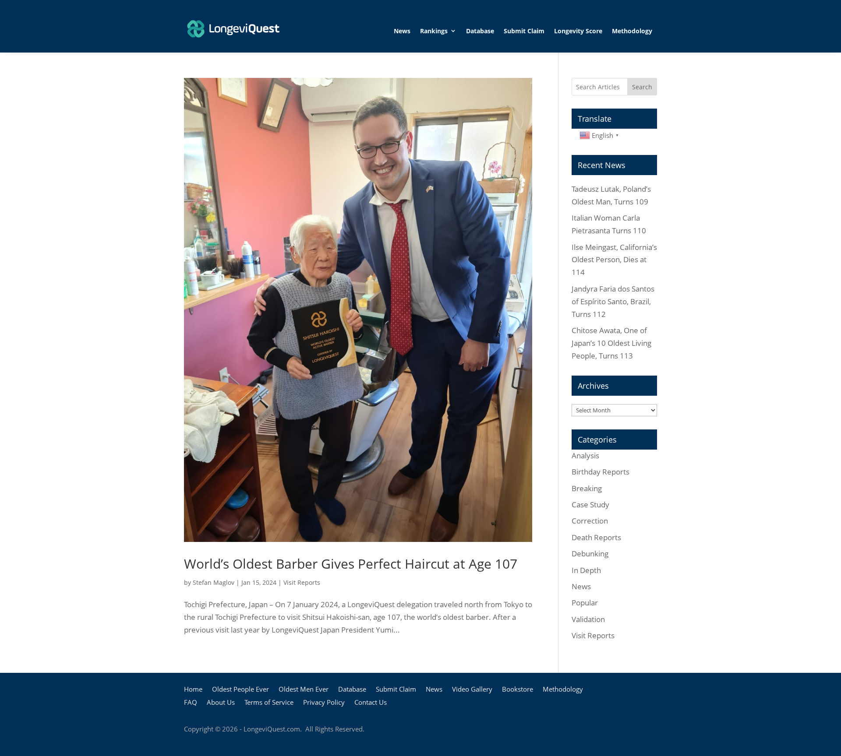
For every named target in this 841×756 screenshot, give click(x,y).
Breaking (587, 488)
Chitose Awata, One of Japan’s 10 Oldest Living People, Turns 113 (611, 343)
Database (480, 31)
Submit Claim (524, 31)
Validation (588, 619)
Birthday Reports (600, 472)
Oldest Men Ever (304, 689)
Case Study (590, 504)
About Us (221, 703)
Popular (585, 603)
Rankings (434, 31)
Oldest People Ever (240, 689)
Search (642, 87)
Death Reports (596, 537)
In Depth (586, 570)
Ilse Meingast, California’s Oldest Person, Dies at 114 (614, 260)
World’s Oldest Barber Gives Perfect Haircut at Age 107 (350, 564)
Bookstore (517, 689)
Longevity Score (578, 31)
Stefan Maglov (213, 582)
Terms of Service (268, 703)
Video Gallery (472, 689)
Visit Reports (301, 582)
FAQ (190, 703)
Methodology (632, 31)
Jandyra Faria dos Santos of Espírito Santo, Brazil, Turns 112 (613, 301)
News (402, 31)
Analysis (585, 455)
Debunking (590, 554)
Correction (590, 521)
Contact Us (370, 703)
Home (193, 689)
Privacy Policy (324, 703)
